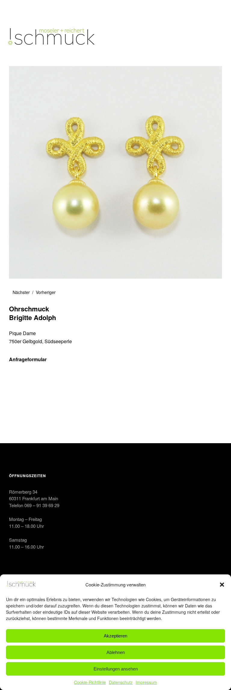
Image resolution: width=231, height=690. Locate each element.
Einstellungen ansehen (116, 668)
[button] (222, 585)
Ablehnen (115, 652)
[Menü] (16, 8)
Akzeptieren (115, 635)
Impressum (146, 682)
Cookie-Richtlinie (90, 682)
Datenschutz (121, 682)
